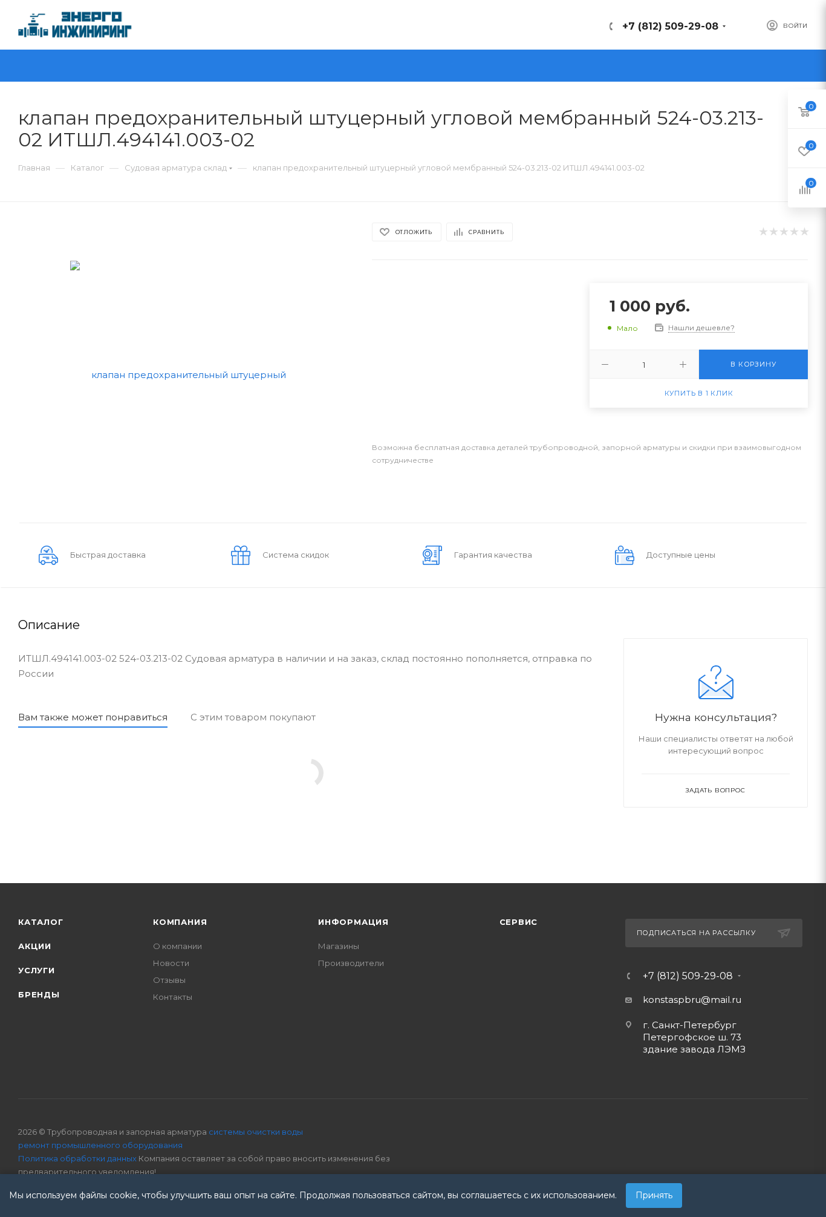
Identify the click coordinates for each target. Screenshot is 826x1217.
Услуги (36, 970)
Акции (34, 946)
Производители (351, 963)
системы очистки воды (256, 1132)
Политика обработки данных (77, 1158)
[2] (773, 232)
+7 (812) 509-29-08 (670, 26)
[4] (794, 232)
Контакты (172, 997)
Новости (171, 963)
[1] (763, 232)
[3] (783, 232)
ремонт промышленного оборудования (100, 1145)
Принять (654, 1195)
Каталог (40, 922)
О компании (177, 946)
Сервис (518, 922)
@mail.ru (721, 999)
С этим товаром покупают (253, 717)
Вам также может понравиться (92, 717)
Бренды (39, 994)
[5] (804, 232)
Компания (180, 922)
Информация (353, 922)
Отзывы (169, 980)
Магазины (338, 946)
